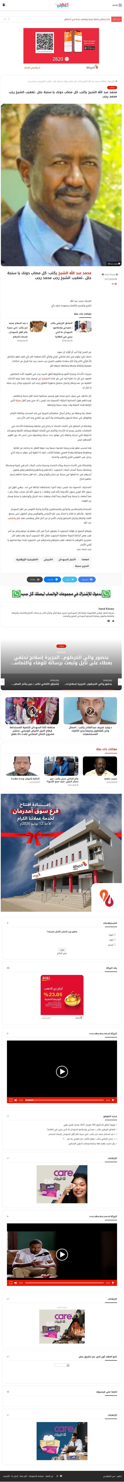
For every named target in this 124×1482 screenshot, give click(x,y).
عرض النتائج (62, 953)
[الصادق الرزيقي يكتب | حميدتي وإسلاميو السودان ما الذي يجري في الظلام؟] (83, 326)
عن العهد (49, 1476)
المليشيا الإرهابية (26, 559)
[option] (61, 660)
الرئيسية (111, 81)
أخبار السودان (67, 559)
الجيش (48, 559)
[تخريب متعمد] (100, 766)
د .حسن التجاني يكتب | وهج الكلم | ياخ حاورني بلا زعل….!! (89, 1139)
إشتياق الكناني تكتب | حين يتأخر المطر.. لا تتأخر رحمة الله (61, 660)
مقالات (103, 81)
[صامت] (15, 1100)
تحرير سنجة (81, 566)
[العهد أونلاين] (62, 5)
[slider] (64, 1100)
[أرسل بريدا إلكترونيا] (103, 275)
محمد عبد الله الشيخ (74, 273)
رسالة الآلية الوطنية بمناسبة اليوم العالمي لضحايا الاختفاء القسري (82, 19)
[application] (62, 1071)
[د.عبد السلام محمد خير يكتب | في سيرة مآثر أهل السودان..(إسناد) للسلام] (38, 326)
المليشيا (46, 378)
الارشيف (6, 1476)
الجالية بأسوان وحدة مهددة (25, 779)
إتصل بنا (14, 1476)
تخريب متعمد (110, 779)
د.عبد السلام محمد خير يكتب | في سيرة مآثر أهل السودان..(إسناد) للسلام (82, 1134)
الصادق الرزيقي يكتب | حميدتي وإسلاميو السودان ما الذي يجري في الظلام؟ (81, 1129)
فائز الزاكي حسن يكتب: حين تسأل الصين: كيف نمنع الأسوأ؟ (62, 780)
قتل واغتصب (14, 518)
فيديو (110, 945)
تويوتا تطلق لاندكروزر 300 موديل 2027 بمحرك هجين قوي (89, 1125)
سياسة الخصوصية (36, 1476)
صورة (111, 935)
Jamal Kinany (109, 275)
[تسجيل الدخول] (3, 6)
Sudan (85, 559)
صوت (111, 940)
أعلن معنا (23, 1476)
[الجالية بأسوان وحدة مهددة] (22, 766)
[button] (62, 1072)
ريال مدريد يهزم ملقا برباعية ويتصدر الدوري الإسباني (92, 1143)
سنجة (18, 400)
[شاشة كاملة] (10, 1100)
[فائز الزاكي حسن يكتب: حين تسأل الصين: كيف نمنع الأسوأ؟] (61, 766)
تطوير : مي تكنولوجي (112, 1476)
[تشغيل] (113, 1100)
